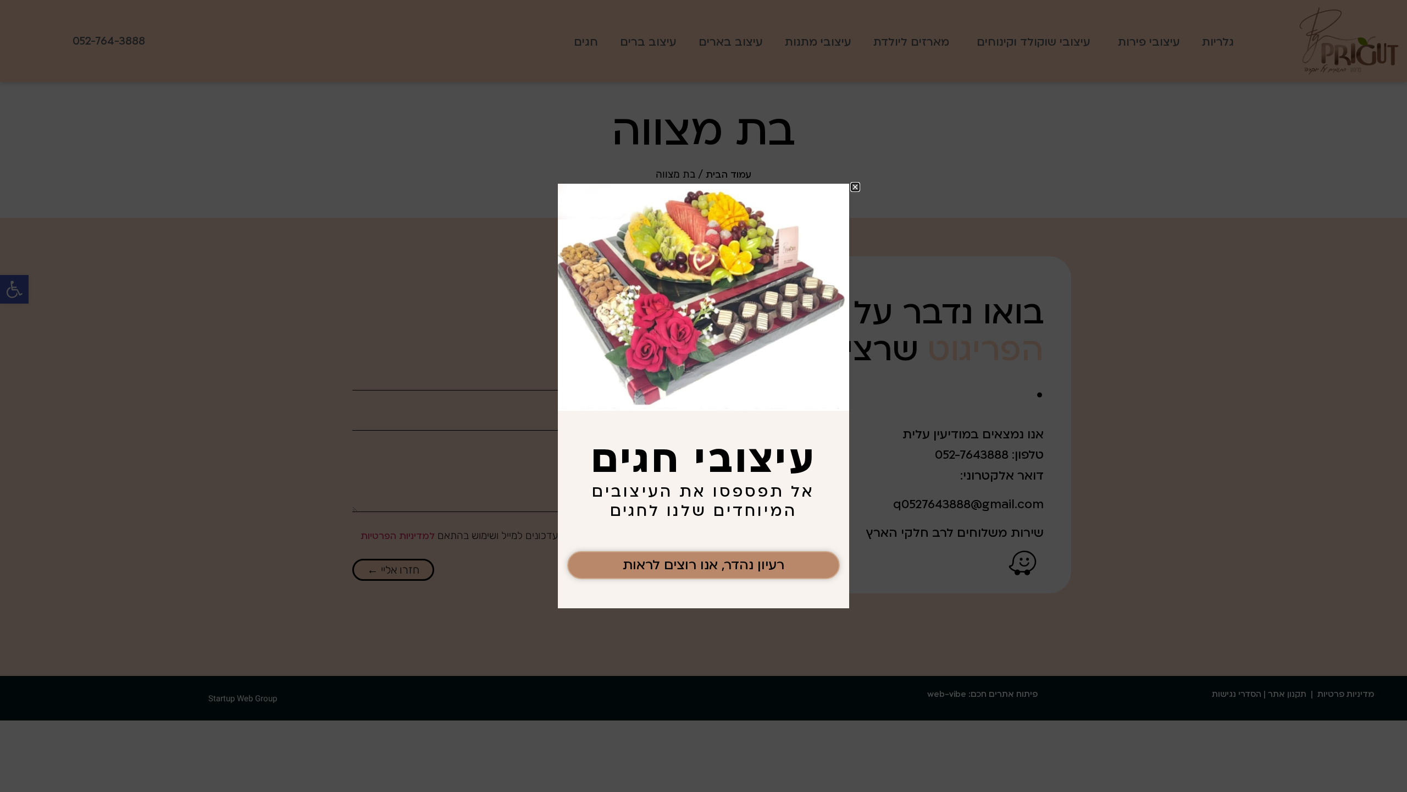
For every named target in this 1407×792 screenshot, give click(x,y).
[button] (855, 187)
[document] (703, 396)
